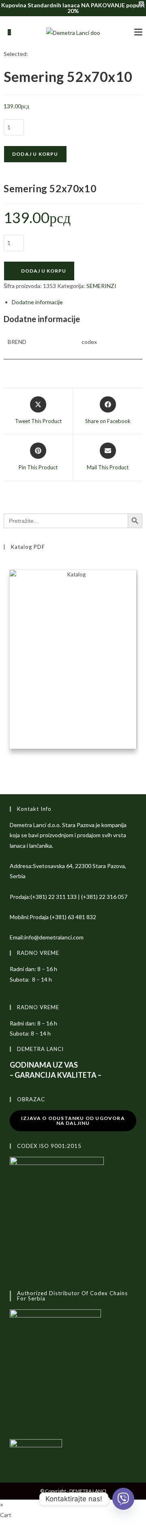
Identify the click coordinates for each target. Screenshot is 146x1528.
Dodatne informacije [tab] (37, 302)
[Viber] (123, 1499)
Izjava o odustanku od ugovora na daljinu (73, 1120)
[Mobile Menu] (138, 32)
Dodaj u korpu (35, 154)
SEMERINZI (101, 285)
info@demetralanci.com (54, 937)
